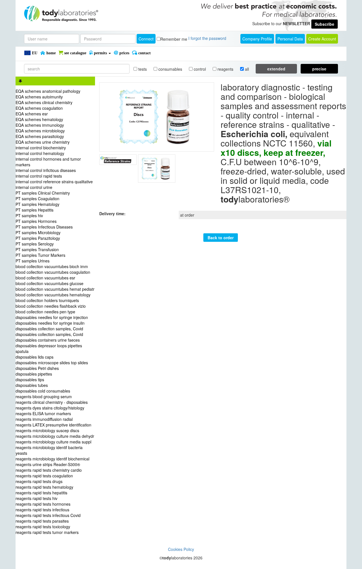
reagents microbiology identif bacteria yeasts (49, 450)
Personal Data (290, 39)
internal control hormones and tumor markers (48, 161)
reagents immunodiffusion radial (44, 419)
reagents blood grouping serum (44, 396)
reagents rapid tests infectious (42, 509)
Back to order (221, 237)
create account (322, 39)
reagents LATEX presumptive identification (53, 425)
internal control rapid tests (39, 176)
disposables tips (30, 379)
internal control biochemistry (41, 147)
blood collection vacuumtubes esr (45, 278)
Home (50, 53)
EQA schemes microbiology (40, 130)
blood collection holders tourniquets (47, 300)
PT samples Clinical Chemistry (43, 193)
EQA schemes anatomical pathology (48, 91)
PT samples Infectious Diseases (44, 227)
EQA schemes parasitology (40, 136)
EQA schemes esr (32, 114)
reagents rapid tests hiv (36, 498)
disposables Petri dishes (37, 368)
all (246, 69)
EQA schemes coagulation (39, 108)
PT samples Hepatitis (34, 210)
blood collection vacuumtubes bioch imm (52, 266)
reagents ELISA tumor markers (43, 413)
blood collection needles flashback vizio (51, 306)
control (199, 69)
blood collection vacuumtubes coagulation (53, 272)
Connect (146, 39)
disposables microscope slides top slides (52, 362)
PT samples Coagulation (37, 198)
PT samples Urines (32, 261)
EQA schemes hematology (39, 119)
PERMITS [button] (100, 53)
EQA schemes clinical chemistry (44, 102)
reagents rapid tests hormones (43, 504)
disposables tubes (32, 385)
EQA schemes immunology (40, 125)
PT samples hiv (29, 215)
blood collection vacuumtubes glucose (49, 283)
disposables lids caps (34, 357)
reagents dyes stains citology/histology (50, 408)
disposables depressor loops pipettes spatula (49, 348)
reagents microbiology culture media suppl (53, 442)
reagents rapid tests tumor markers (47, 532)
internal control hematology (40, 153)
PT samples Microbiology (38, 232)
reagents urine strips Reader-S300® (48, 464)
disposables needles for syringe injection (52, 317)
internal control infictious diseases (46, 170)
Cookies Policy (181, 549)
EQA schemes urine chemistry (43, 142)
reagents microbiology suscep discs (47, 430)
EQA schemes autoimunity (39, 97)
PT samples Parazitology (38, 238)
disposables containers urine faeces (48, 340)
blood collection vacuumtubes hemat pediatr (55, 289)
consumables (169, 69)
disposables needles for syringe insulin (50, 323)
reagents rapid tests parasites (42, 521)
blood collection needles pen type (45, 311)
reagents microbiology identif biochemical (52, 459)
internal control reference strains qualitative (54, 181)
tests (142, 69)
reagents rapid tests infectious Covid (48, 515)
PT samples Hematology (37, 204)
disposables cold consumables (43, 391)
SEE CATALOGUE (74, 53)
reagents (224, 69)
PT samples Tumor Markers (40, 255)
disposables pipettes (34, 374)
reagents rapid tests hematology (44, 487)
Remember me (173, 39)
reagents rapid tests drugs (39, 481)
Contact (144, 53)
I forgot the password (207, 38)
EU (34, 53)
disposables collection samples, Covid (49, 328)
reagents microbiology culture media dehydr (55, 436)
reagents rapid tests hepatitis (41, 492)
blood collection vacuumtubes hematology (53, 295)
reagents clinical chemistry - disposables (52, 402)
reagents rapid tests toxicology (43, 526)
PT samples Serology (35, 244)
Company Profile (257, 39)
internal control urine (34, 187)
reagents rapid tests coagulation (44, 476)
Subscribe (324, 24)
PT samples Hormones (36, 221)
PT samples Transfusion (37, 249)
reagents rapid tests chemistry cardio (49, 470)
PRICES (123, 53)
